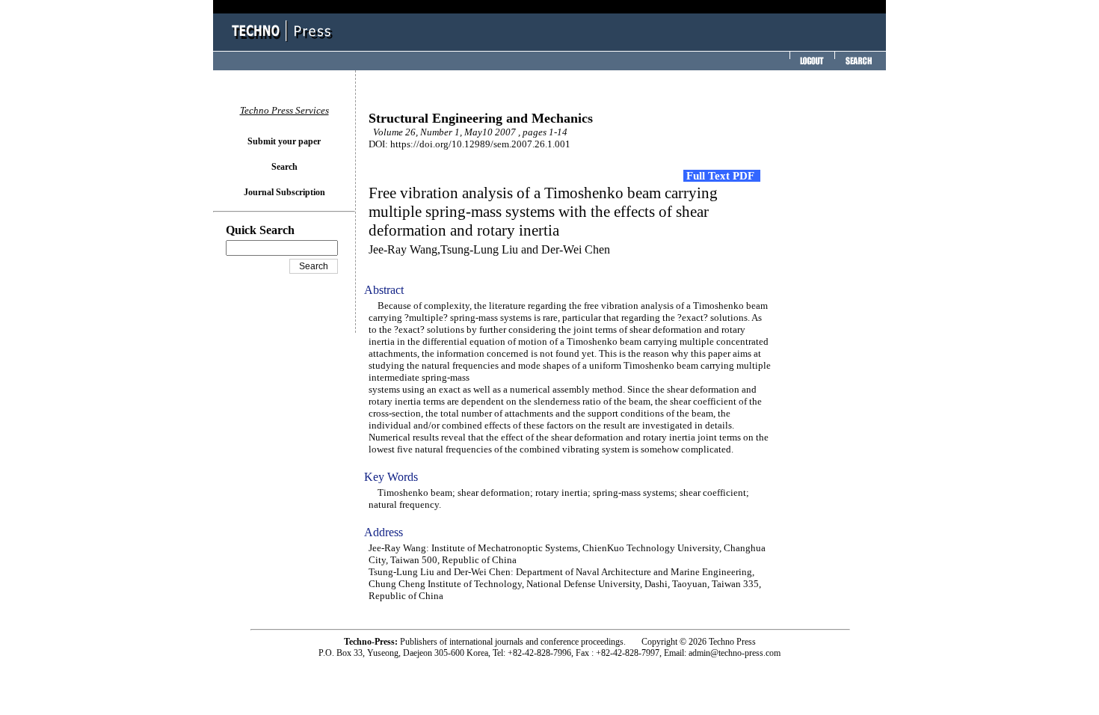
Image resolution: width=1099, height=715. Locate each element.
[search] (858, 65)
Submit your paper (284, 141)
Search (284, 167)
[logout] (810, 65)
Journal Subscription (284, 192)
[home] (284, 43)
